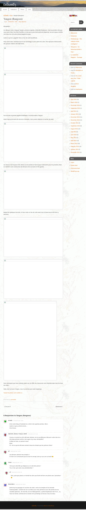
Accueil (5, 9)
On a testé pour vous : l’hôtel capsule (76, 78)
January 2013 (74, 149)
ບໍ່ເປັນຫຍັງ (9, 5)
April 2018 (73, 99)
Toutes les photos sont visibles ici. (13, 393)
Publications (14, 9)
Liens (29, 9)
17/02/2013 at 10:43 (18, 420)
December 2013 (75, 117)
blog (11, 15)
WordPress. (51, 505)
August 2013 (74, 129)
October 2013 (74, 123)
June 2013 (74, 134)
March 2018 (74, 102)
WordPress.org (75, 171)
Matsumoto (74, 33)
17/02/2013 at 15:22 (33, 434)
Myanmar (24, 21)
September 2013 (75, 126)
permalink (13, 399)
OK (80, 22)
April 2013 (73, 140)
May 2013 (73, 137)
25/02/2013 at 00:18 (17, 472)
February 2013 (75, 146)
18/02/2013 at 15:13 (17, 462)
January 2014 (74, 114)
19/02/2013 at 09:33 (20, 484)
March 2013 (74, 143)
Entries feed (74, 165)
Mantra (45, 505)
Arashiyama (79, 89)
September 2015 (75, 108)
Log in (72, 162)
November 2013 (75, 120)
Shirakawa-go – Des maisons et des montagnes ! (76, 41)
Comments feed (75, 168)
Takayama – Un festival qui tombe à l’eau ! (76, 49)
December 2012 (75, 152)
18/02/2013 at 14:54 (15, 451)
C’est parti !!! (7, 406)
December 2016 (75, 105)
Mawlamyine (59, 406)
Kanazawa (74, 36)
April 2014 (73, 111)
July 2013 (73, 131)
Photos (22, 9)
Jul (6, 21)
